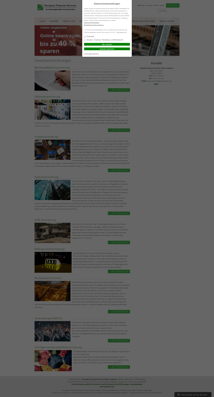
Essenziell (90, 36)
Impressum (96, 54)
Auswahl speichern (107, 49)
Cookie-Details (88, 54)
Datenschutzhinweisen (91, 23)
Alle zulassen (107, 44)
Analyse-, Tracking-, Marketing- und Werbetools (104, 40)
